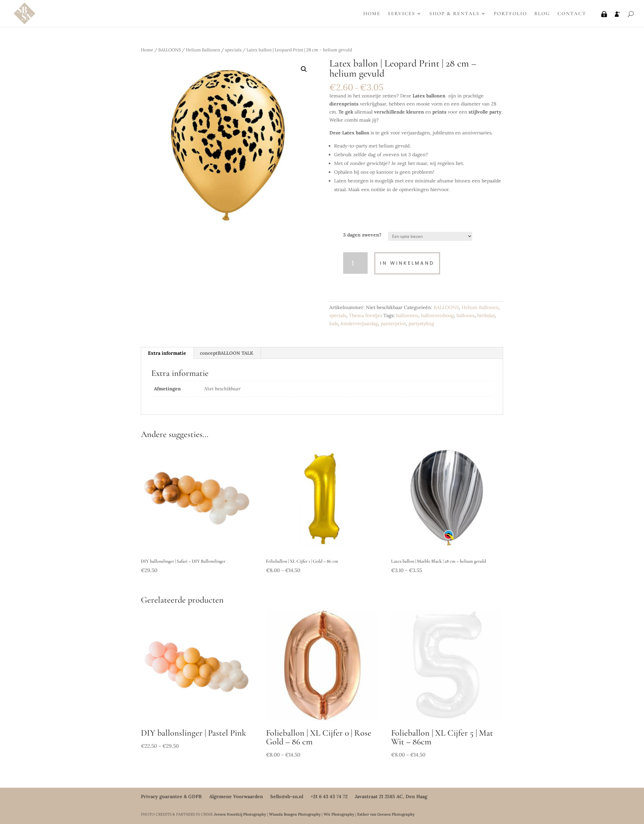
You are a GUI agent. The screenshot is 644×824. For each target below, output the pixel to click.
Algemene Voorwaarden (236, 796)
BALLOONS (169, 50)
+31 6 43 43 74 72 (329, 796)
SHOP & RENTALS (454, 13)
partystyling (421, 323)
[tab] (167, 353)
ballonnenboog (437, 315)
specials (233, 50)
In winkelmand (407, 263)
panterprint (393, 323)
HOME (371, 13)
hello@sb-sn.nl (286, 796)
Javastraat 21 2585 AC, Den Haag (391, 796)
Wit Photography (339, 814)
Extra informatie (167, 353)
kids (333, 323)
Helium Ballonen (203, 50)
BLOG (542, 13)
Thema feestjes (365, 315)
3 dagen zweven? (362, 235)
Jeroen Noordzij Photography (240, 814)
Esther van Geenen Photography (386, 814)
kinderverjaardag (359, 323)
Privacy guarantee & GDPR (171, 796)
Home (147, 50)
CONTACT (571, 13)
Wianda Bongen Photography (295, 814)
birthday (486, 315)
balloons (466, 315)
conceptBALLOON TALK (226, 353)
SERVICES (401, 13)
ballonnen (407, 315)
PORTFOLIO (510, 13)
